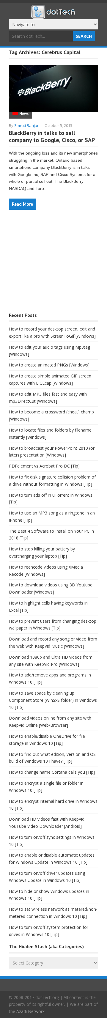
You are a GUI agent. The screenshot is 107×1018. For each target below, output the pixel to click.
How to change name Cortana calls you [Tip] (52, 772)
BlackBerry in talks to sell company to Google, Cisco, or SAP (52, 136)
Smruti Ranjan (27, 125)
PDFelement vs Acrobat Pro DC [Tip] (44, 466)
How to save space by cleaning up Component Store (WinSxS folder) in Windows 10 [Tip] (53, 700)
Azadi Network (30, 1011)
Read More (22, 204)
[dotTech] (53, 16)
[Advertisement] (53, 264)
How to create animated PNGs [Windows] (49, 365)
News (24, 113)
